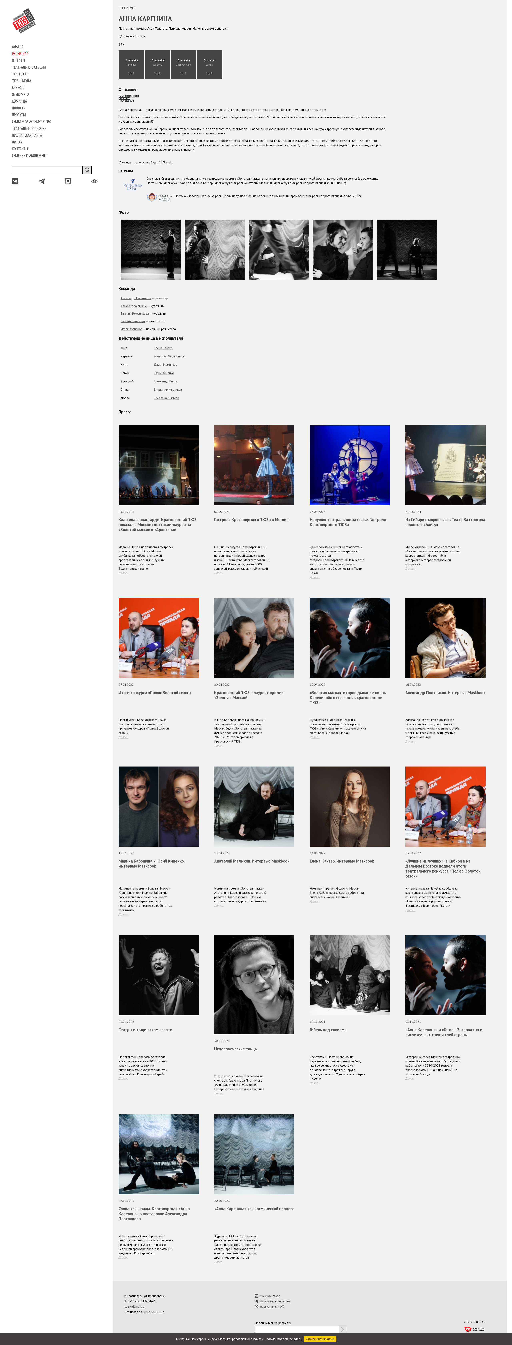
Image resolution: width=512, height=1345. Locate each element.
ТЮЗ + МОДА (21, 81)
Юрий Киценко (164, 373)
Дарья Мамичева (165, 364)
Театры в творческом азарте (145, 1029)
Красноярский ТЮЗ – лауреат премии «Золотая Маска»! (249, 695)
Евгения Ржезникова (135, 313)
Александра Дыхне (134, 306)
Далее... (123, 573)
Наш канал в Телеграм (275, 1301)
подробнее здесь (289, 1339)
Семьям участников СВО (31, 122)
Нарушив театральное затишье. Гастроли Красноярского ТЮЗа (348, 522)
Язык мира (20, 94)
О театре (19, 60)
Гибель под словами (328, 1029)
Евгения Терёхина (133, 321)
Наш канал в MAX (272, 1306)
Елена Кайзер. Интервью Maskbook (342, 861)
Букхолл (18, 88)
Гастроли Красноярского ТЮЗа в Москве (251, 519)
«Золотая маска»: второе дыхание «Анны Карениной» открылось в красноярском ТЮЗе (348, 697)
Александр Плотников (136, 298)
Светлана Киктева (166, 398)
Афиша (18, 47)
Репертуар (20, 54)
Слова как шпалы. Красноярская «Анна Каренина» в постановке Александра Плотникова (154, 1213)
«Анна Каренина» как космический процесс (254, 1208)
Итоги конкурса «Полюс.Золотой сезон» (155, 692)
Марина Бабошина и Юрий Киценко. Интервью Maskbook (152, 863)
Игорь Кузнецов (131, 329)
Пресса (17, 142)
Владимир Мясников (168, 389)
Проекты (19, 115)
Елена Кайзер (163, 348)
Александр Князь (165, 381)
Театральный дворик (29, 128)
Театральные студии (29, 67)
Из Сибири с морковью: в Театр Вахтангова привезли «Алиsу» (445, 522)
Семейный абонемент (29, 156)
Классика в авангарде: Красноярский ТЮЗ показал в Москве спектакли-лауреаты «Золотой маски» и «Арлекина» (158, 524)
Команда (19, 101)
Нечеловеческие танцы (236, 1049)
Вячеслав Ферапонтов (169, 356)
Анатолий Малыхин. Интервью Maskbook (251, 861)
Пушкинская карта (27, 135)
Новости (19, 108)
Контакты (20, 149)
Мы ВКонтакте (270, 1296)
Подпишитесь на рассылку (273, 1323)
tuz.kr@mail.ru (134, 1306)
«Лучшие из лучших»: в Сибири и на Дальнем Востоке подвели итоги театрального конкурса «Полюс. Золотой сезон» (443, 868)
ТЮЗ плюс (19, 74)
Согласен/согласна (320, 1339)
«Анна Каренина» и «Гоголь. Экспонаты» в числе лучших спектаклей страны (443, 1032)
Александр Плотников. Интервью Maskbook (445, 692)
